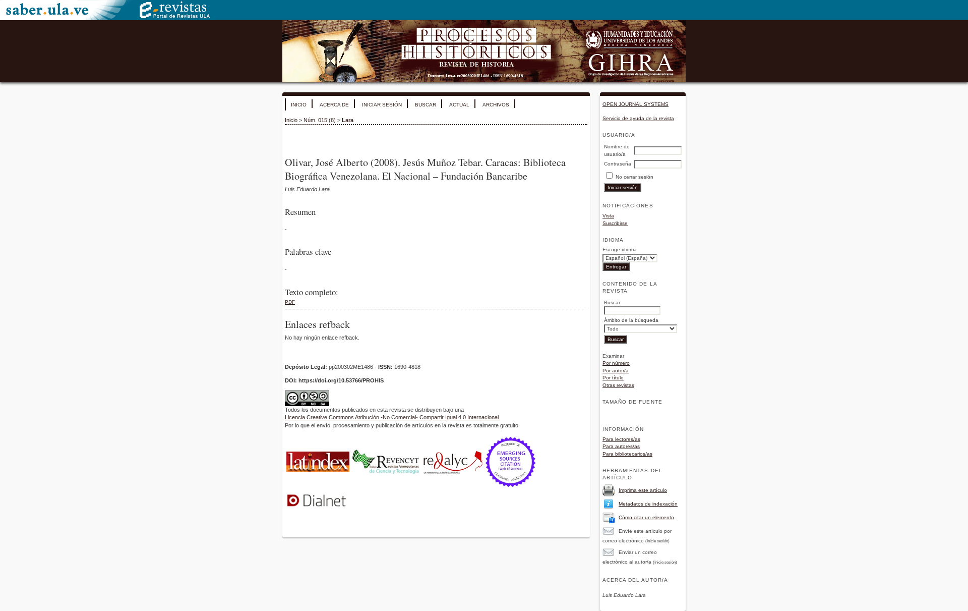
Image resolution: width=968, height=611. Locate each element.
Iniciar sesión (382, 104)
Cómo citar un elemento (646, 517)
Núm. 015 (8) (320, 120)
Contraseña (617, 163)
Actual (459, 104)
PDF (290, 302)
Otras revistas (618, 385)
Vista (608, 215)
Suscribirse (615, 223)
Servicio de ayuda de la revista (638, 118)
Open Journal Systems (635, 104)
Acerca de (334, 104)
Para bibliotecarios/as (627, 454)
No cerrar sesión (634, 177)
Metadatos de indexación (648, 504)
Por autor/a (615, 370)
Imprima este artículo (643, 490)
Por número (616, 363)
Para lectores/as (621, 439)
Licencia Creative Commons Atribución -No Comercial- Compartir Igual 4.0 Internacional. (392, 417)
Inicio (299, 104)
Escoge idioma (619, 249)
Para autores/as (621, 446)
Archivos (495, 104)
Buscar (425, 104)
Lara (347, 120)
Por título (613, 377)
